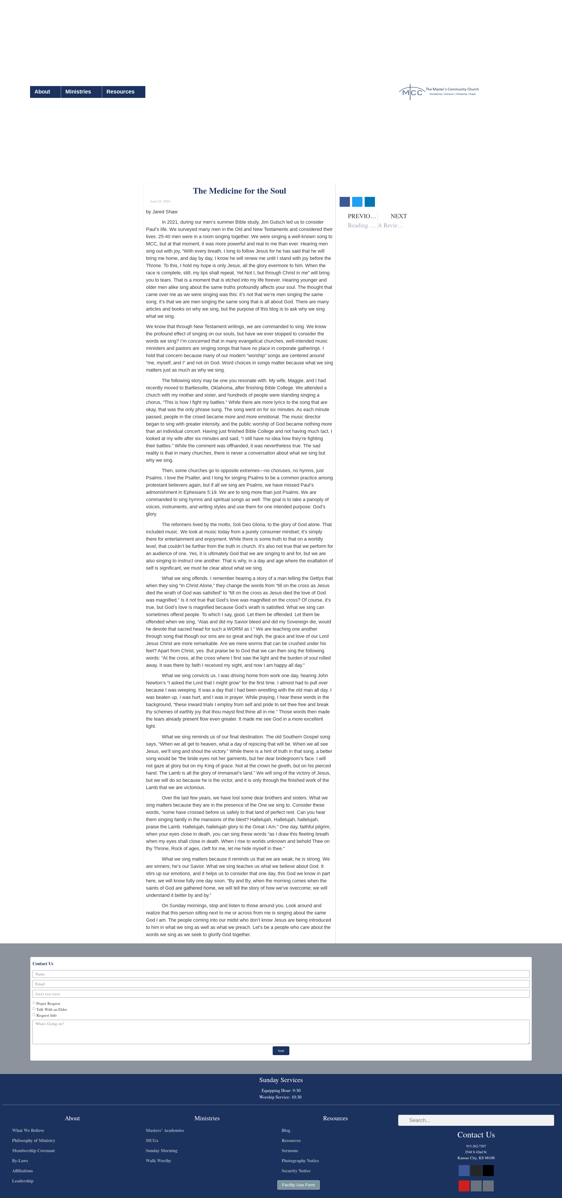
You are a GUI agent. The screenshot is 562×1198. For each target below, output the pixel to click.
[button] (345, 202)
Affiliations (22, 1170)
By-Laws (20, 1160)
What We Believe (28, 1130)
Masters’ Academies (165, 1130)
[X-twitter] (488, 1170)
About (42, 91)
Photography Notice (300, 1160)
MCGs (152, 1140)
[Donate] (488, 1185)
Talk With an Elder (51, 1009)
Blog (286, 1130)
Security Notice (296, 1170)
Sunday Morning (161, 1150)
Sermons (290, 1150)
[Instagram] (476, 1170)
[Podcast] (476, 1185)
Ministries (78, 91)
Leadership (22, 1181)
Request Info (46, 1015)
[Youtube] (464, 1185)
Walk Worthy (158, 1160)
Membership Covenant (33, 1150)
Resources (120, 91)
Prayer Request (48, 1003)
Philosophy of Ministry (33, 1140)
